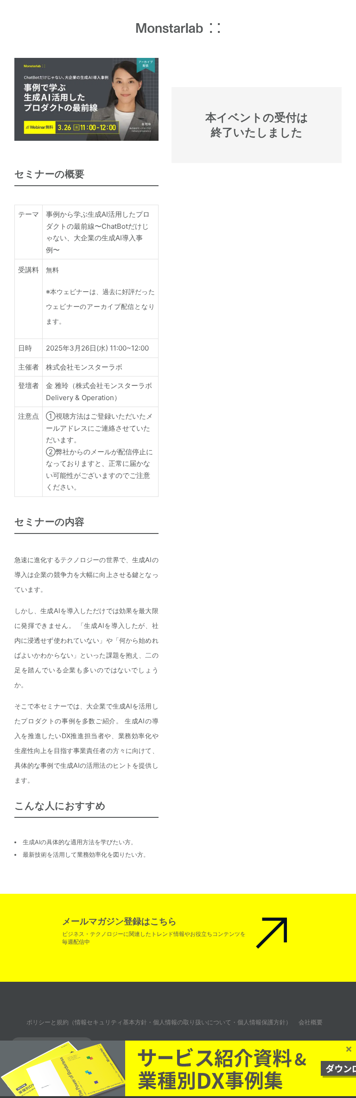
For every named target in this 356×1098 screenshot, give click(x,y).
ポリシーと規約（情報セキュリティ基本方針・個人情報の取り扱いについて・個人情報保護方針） (159, 1022)
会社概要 (311, 1022)
